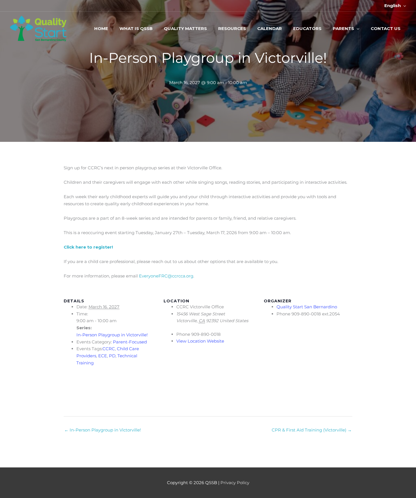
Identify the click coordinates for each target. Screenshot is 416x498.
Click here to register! (88, 247)
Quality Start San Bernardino (306, 306)
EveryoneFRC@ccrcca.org (166, 276)
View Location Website (200, 341)
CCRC (108, 348)
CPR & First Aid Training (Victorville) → (312, 430)
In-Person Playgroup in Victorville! (112, 334)
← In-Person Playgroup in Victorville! (102, 430)
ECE (102, 355)
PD (112, 355)
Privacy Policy (234, 482)
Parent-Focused (130, 342)
